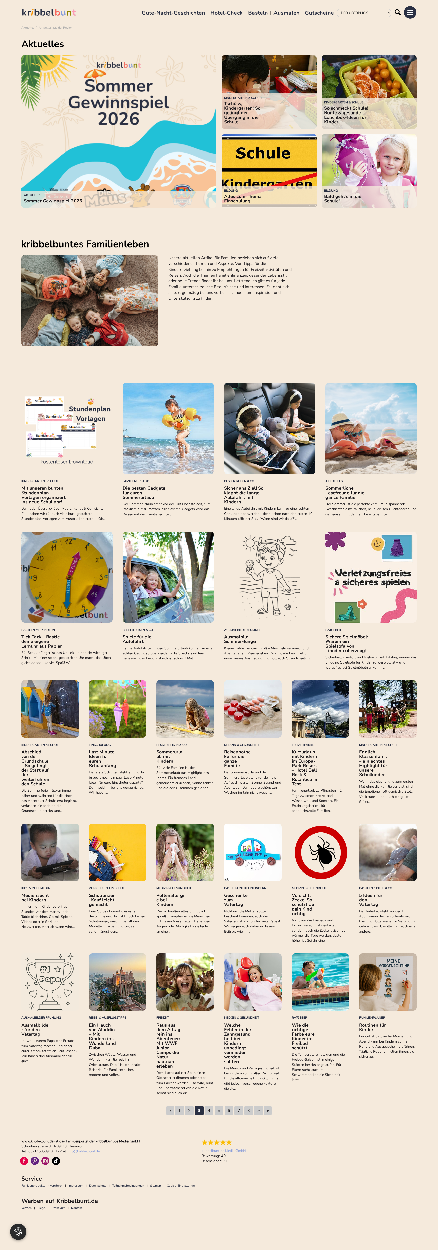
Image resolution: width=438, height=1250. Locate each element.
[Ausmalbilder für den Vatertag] (50, 982)
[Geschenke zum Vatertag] (253, 852)
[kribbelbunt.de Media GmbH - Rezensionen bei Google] (224, 1142)
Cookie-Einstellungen (181, 1186)
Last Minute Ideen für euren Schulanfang (102, 759)
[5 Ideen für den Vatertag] (388, 852)
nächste (268, 1111)
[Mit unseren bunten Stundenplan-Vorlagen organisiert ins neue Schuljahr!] (67, 428)
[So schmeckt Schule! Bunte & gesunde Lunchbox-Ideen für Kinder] (369, 92)
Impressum (75, 1186)
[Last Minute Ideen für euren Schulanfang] (118, 709)
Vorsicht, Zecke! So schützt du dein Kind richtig (303, 904)
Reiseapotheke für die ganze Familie (237, 759)
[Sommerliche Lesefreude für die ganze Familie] (371, 428)
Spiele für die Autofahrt (137, 639)
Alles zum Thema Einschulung (243, 198)
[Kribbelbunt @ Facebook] (24, 1161)
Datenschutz (97, 1186)
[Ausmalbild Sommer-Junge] (269, 577)
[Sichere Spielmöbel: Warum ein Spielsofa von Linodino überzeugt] (371, 577)
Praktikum (58, 1208)
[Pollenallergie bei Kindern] (185, 852)
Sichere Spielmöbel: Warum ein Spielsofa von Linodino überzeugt (346, 644)
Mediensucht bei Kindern (35, 897)
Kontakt (76, 1208)
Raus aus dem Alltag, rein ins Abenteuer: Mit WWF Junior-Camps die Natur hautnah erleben (168, 1045)
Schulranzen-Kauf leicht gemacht (102, 899)
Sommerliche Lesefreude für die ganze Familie (344, 492)
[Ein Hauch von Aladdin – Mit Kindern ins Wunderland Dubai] (118, 982)
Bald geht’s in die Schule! (342, 198)
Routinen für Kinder (372, 1027)
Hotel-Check (226, 13)
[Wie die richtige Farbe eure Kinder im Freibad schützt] (320, 982)
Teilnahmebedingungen (128, 1186)
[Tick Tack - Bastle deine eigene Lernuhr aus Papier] (67, 577)
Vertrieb (26, 1208)
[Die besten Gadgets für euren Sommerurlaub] (168, 428)
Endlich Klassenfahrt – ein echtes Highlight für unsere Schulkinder (373, 763)
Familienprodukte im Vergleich (42, 1186)
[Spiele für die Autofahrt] (168, 577)
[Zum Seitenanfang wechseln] (423, 1235)
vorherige (170, 1111)
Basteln (258, 13)
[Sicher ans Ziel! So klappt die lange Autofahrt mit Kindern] (269, 428)
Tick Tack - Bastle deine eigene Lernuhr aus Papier (41, 641)
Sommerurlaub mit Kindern (169, 756)
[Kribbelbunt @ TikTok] (56, 1161)
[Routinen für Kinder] (388, 982)
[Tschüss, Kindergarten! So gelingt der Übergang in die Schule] (269, 92)
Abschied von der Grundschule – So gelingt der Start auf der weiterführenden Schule (35, 768)
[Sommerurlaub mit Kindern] (185, 709)
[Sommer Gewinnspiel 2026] (118, 131)
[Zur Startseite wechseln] (54, 13)
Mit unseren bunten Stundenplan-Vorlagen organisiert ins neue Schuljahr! (43, 495)
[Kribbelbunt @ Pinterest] (35, 1161)
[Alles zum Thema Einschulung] (269, 171)
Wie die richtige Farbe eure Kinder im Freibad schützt (303, 1036)
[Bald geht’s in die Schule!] (369, 171)
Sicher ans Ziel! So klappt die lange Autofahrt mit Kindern (243, 495)
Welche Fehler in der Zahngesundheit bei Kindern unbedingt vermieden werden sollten (237, 1043)
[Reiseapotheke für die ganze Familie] (253, 709)
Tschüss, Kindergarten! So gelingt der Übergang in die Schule (242, 113)
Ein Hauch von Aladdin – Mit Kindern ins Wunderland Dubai (102, 1036)
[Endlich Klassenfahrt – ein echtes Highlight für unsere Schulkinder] (388, 709)
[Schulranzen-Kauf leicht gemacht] (118, 852)
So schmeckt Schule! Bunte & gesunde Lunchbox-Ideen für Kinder (346, 115)
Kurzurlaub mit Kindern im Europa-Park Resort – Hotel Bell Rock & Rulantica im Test (305, 768)
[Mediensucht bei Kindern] (50, 852)
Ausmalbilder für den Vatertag (34, 1029)
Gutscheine (319, 13)
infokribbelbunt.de (84, 1151)
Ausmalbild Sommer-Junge (240, 639)
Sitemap (155, 1186)
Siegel (42, 1208)
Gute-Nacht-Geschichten (173, 13)
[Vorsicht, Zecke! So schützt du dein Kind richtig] (320, 852)
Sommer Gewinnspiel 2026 (53, 201)
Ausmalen (286, 13)
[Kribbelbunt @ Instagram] (45, 1161)
